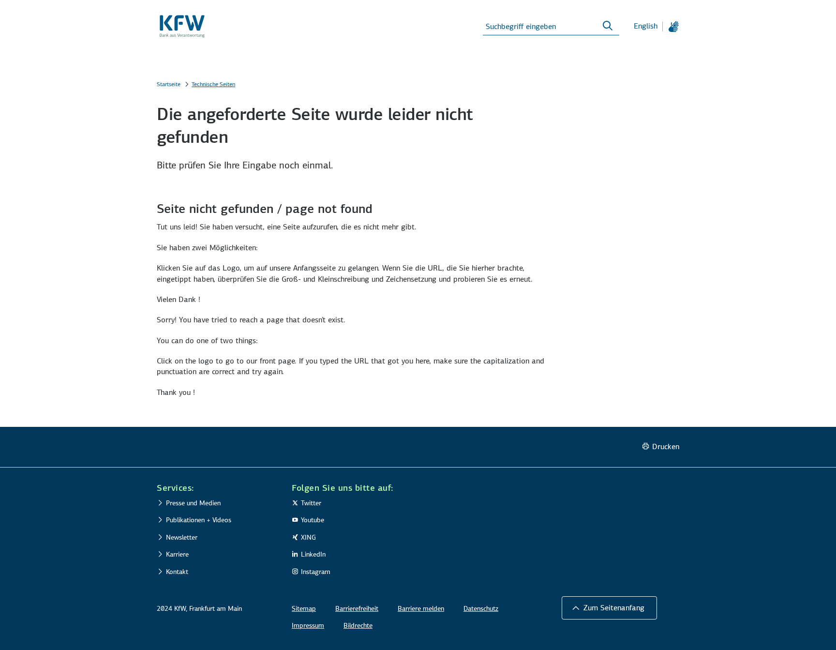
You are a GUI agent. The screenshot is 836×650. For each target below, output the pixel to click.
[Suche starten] (607, 26)
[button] (215, 488)
